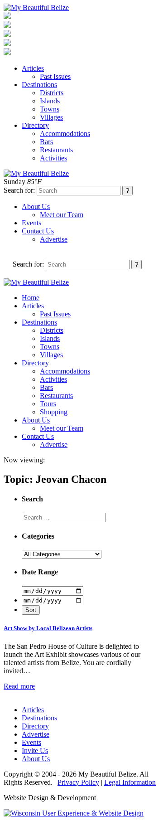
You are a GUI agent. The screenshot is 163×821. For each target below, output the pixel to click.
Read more (19, 686)
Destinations (39, 84)
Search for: (19, 190)
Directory (35, 125)
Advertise (53, 239)
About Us (36, 206)
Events (31, 223)
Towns (49, 109)
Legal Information (130, 782)
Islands (50, 101)
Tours (48, 404)
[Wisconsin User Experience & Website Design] (74, 813)
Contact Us (38, 231)
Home (30, 297)
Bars (46, 142)
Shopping (53, 412)
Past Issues (55, 76)
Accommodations (65, 133)
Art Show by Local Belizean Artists (48, 628)
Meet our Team (61, 215)
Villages (51, 117)
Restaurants (56, 150)
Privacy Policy (78, 782)
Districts (51, 93)
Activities (53, 158)
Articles (33, 68)
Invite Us (35, 750)
